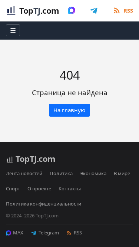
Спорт (13, 188)
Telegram (49, 232)
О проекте (39, 188)
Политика (61, 173)
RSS (78, 232)
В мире (122, 173)
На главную (69, 110)
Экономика (93, 173)
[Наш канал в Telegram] (93, 10)
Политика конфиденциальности (43, 203)
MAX (18, 232)
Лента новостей (24, 173)
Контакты (70, 188)
